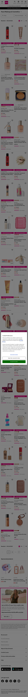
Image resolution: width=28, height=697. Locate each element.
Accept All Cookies (14, 361)
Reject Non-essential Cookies (14, 358)
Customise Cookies (14, 354)
